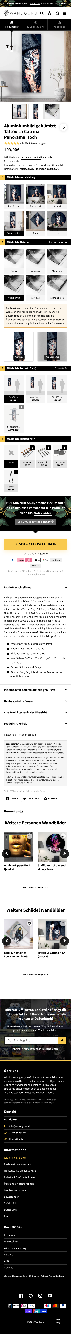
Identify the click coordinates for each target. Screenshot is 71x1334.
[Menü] (65, 13)
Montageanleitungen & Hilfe (20, 1171)
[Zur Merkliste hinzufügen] (63, 127)
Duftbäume (10, 1210)
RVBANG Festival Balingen (52, 1276)
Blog (6, 1216)
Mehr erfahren (47, 1093)
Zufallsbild (10, 1203)
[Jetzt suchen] (62, 1040)
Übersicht (53, 242)
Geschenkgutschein (15, 1190)
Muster (64, 242)
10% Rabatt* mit (54, 3)
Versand (8, 1255)
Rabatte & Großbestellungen (20, 1177)
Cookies (8, 1268)
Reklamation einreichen (17, 1164)
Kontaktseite (16, 1139)
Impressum (10, 1235)
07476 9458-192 (17, 1133)
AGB (6, 1261)
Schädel (32, 735)
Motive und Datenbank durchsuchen (37, 1049)
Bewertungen (11, 1197)
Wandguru (39, 1322)
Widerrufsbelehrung (15, 1248)
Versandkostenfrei (31, 157)
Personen (22, 735)
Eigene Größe (61, 368)
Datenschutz (11, 1242)
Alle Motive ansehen (35, 887)
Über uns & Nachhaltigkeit (19, 1184)
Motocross (34, 1276)
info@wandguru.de (20, 1126)
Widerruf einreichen (15, 1158)
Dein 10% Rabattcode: (34, 522)
